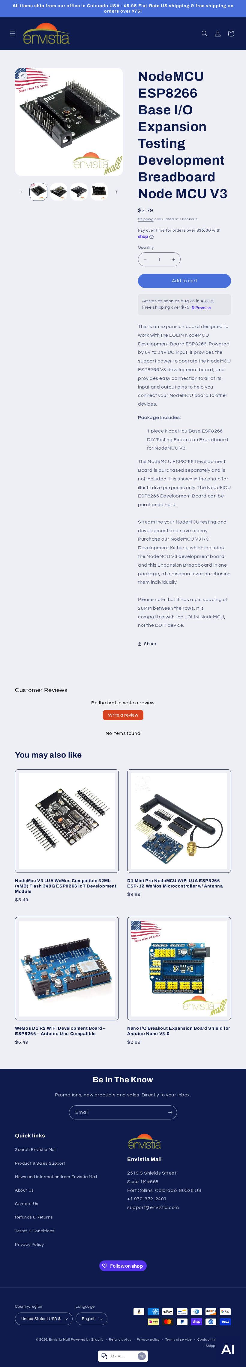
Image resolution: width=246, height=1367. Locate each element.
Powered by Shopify (87, 1339)
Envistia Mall (59, 1339)
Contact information (214, 1339)
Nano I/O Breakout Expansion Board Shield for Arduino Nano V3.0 (178, 1031)
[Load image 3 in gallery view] (79, 192)
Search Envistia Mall (36, 1150)
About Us (24, 1190)
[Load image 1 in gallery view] (38, 192)
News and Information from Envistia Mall (56, 1177)
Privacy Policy (29, 1244)
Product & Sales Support (40, 1163)
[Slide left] (21, 191)
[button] (12, 33)
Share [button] (150, 644)
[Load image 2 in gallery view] (59, 192)
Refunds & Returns (34, 1217)
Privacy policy (148, 1339)
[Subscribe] (170, 1112)
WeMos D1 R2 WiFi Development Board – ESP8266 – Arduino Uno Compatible (60, 1031)
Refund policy (120, 1339)
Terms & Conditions (35, 1231)
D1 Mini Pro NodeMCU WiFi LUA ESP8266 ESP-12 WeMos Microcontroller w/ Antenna (175, 883)
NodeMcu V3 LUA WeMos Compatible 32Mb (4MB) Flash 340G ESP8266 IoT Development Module (65, 886)
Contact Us (26, 1204)
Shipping (146, 219)
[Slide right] (116, 191)
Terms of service (178, 1339)
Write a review (123, 715)
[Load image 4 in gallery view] (99, 192)
